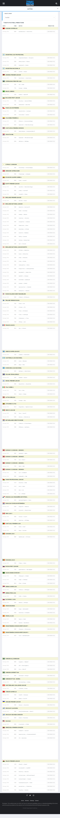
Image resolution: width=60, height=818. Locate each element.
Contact (37, 800)
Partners (27, 800)
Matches (30, 9)
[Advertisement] (30, 43)
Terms (22, 800)
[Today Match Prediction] (30, 3)
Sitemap (32, 800)
